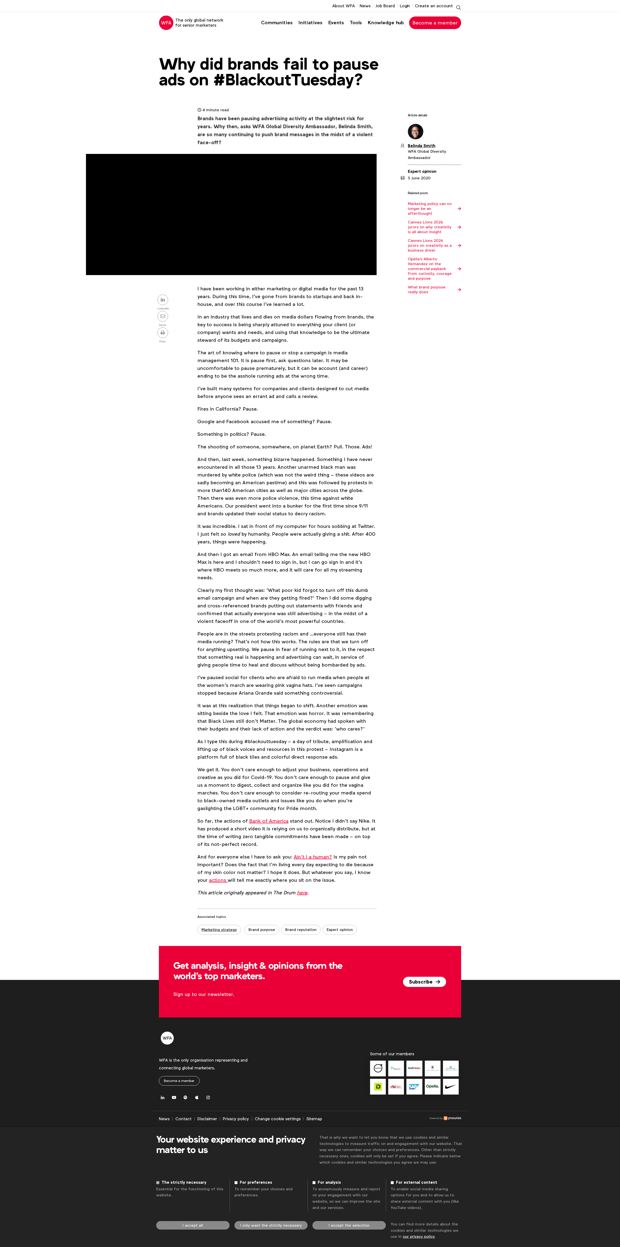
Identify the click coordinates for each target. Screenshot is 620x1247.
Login (405, 6)
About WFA (343, 6)
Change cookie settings (278, 1119)
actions (218, 880)
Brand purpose (261, 929)
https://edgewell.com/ (396, 1068)
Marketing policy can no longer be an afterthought (430, 208)
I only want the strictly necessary (271, 1225)
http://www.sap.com (414, 1087)
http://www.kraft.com (414, 1068)
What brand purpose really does (426, 289)
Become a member (435, 22)
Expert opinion (340, 929)
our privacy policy (419, 1236)
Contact (183, 1119)
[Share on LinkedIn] (163, 300)
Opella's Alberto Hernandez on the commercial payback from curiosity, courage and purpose (430, 269)
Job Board (385, 6)
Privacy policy (236, 1119)
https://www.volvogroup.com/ (378, 1068)
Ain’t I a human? (313, 856)
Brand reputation (301, 929)
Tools (356, 22)
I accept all (193, 1225)
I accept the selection (349, 1225)
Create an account (434, 6)
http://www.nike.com (451, 1087)
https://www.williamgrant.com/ (433, 1068)
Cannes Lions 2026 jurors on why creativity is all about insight (429, 227)
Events (336, 22)
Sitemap (314, 1119)
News (365, 6)
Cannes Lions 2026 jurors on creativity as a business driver (430, 245)
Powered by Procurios (391, 1119)
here (302, 892)
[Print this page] (163, 333)
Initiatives (310, 22)
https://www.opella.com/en (433, 1087)
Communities (277, 22)
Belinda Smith (421, 146)
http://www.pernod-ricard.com (451, 1068)
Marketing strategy (219, 929)
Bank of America (268, 821)
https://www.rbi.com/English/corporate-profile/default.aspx (396, 1087)
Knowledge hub (386, 22)
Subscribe (421, 981)
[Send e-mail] (163, 317)
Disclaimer (207, 1119)
